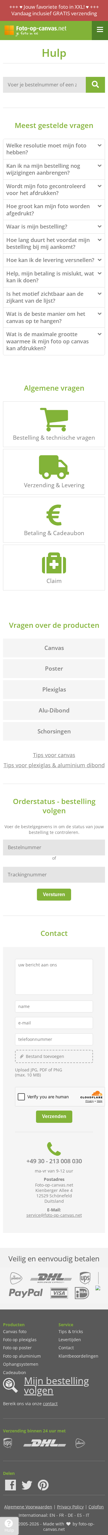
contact (50, 1403)
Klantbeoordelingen (78, 1356)
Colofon (96, 1507)
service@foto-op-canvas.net (54, 1215)
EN (52, 1515)
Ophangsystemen (20, 1364)
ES (79, 1515)
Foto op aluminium (22, 1356)
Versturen (54, 894)
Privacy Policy (70, 1507)
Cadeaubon (14, 1372)
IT (87, 1515)
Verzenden (54, 1116)
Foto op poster (17, 1347)
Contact (66, 1347)
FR (61, 1515)
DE (70, 1515)
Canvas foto (14, 1331)
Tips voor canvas (54, 755)
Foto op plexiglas (20, 1339)
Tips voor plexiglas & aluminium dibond (54, 765)
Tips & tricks (70, 1331)
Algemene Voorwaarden (28, 1507)
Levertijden (69, 1339)
